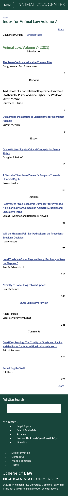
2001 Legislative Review (34, 302)
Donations (23, 442)
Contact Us (18, 456)
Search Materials (26, 430)
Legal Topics (24, 426)
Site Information (21, 452)
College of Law (50, 484)
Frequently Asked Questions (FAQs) (37, 438)
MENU (8, 5)
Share (61, 29)
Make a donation (21, 460)
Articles (21, 434)
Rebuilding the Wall (14, 368)
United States (34, 34)
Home (5, 17)
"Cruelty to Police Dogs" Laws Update (24, 284)
